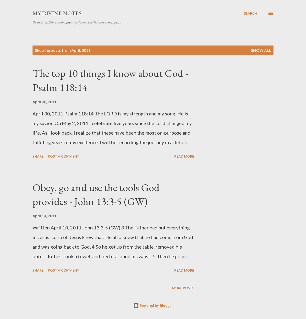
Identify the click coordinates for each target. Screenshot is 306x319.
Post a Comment (63, 156)
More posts (183, 288)
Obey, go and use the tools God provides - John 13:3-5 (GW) (96, 194)
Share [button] (38, 156)
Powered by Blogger (156, 305)
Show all (261, 50)
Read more (184, 156)
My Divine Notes (57, 13)
